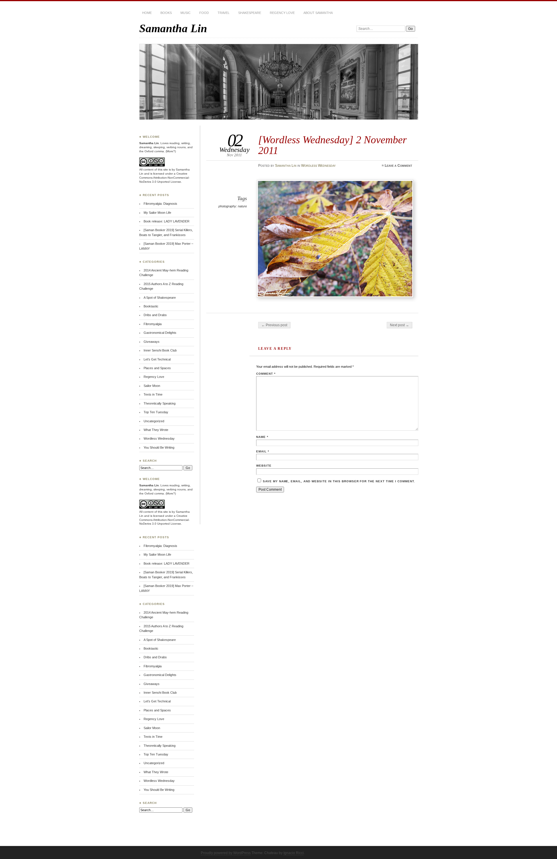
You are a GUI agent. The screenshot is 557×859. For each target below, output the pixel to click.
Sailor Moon (152, 385)
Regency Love (282, 13)
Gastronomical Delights (160, 332)
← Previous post (274, 325)
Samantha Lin (173, 28)
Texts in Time (153, 394)
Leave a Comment (398, 166)
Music (185, 13)
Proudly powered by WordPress (226, 853)
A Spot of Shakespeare (160, 297)
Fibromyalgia (153, 324)
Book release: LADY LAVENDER (166, 221)
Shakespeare (249, 13)
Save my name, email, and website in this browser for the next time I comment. (339, 481)
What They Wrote (156, 430)
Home (147, 13)
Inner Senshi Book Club (160, 350)
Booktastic (151, 306)
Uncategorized (154, 421)
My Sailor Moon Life (157, 212)
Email (262, 451)
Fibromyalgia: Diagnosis (160, 203)
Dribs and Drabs (155, 315)
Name (262, 436)
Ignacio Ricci (293, 853)
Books (166, 13)
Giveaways (152, 341)
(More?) (171, 151)
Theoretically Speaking (160, 403)
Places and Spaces (157, 368)
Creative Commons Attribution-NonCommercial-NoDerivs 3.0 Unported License (164, 177)
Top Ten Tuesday (156, 412)
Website (264, 465)
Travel (223, 13)
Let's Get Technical (157, 359)
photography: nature (232, 206)
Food (204, 13)
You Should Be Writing (159, 447)
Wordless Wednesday (318, 166)
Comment (266, 373)
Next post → (399, 325)
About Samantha (318, 13)
